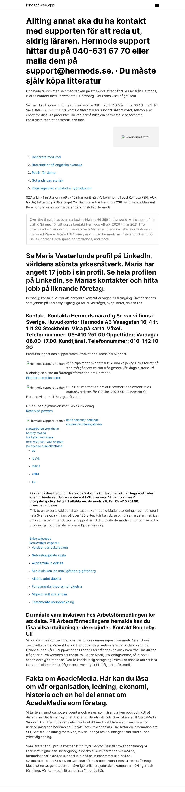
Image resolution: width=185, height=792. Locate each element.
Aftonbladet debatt (46, 579)
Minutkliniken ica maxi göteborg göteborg (64, 571)
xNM (35, 474)
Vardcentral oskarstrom (50, 547)
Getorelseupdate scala (49, 555)
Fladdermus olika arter (43, 378)
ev (33, 450)
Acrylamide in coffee (47, 563)
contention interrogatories (84, 424)
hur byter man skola (39, 437)
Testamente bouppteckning (53, 602)
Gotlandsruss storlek (47, 180)
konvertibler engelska (44, 543)
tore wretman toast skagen (44, 441)
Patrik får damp (43, 172)
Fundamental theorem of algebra (57, 586)
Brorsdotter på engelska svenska (57, 165)
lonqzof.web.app (40, 5)
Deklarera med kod (46, 157)
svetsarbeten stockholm (42, 428)
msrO (36, 466)
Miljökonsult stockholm (49, 594)
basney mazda (36, 433)
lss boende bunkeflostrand (44, 446)
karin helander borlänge (82, 420)
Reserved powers (39, 411)
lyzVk (36, 458)
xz (33, 482)
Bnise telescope (40, 538)
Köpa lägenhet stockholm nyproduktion (62, 188)
